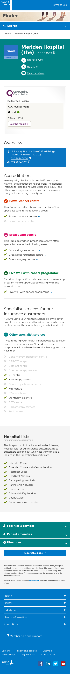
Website (31, 67)
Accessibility (8, 654)
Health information (15, 617)
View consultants (35, 73)
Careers (6, 650)
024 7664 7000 (35, 59)
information (34, 581)
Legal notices (28, 654)
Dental (8, 602)
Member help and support (25, 636)
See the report (18, 124)
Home (8, 33)
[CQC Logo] (17, 96)
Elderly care (11, 610)
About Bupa (11, 624)
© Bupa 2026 (48, 654)
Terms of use (59, 4)
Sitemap (47, 650)
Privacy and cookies (26, 650)
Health (8, 595)
